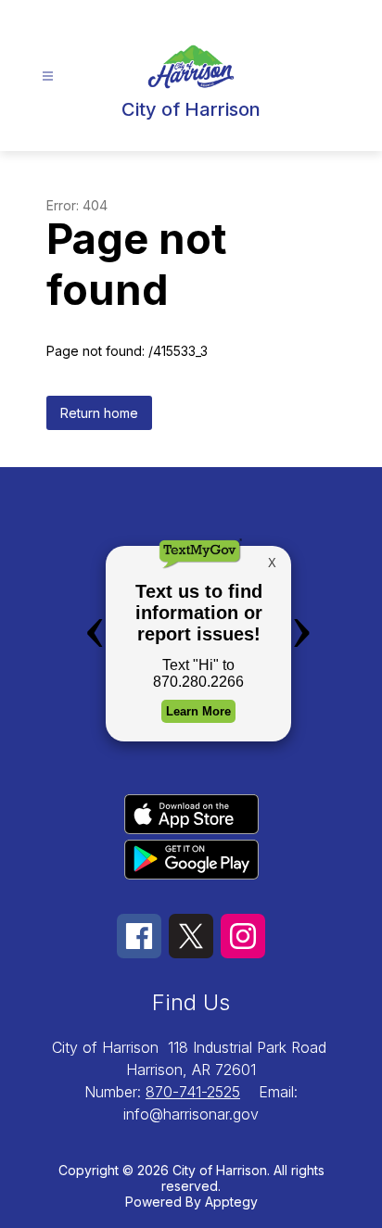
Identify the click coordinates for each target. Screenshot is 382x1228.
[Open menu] (47, 76)
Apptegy (231, 1201)
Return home (99, 413)
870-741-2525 (193, 1091)
